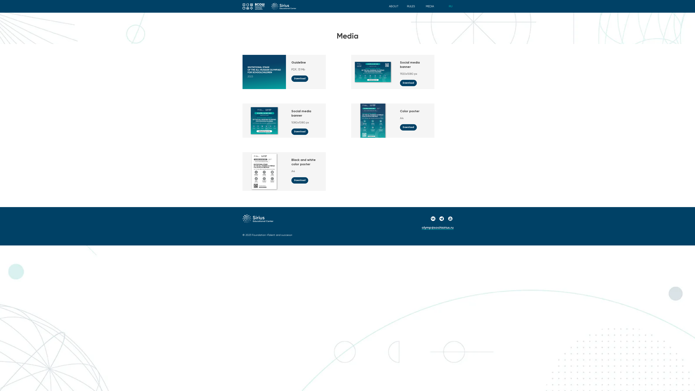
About (394, 6)
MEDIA (430, 6)
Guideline (298, 62)
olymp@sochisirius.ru (438, 228)
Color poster (410, 111)
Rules (411, 6)
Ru (450, 6)
